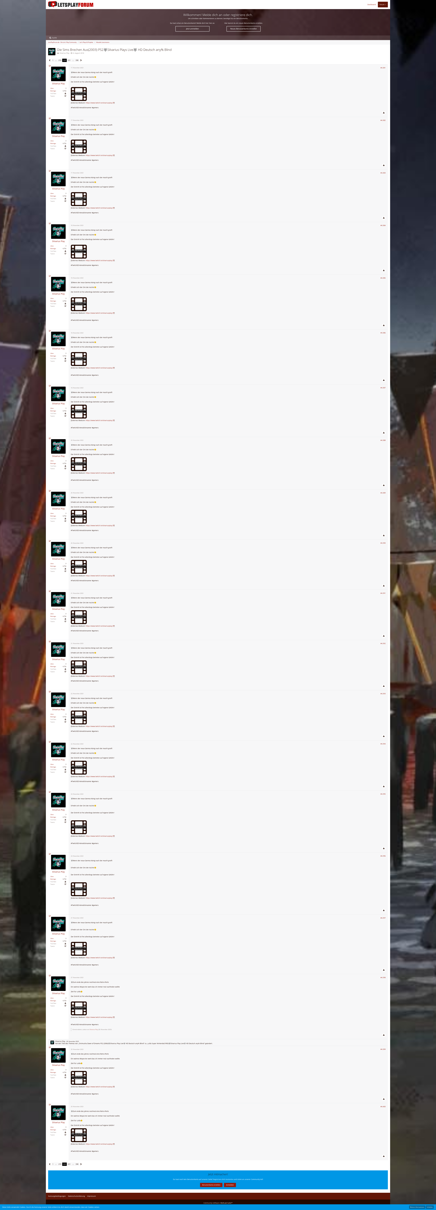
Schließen (430, 1207)
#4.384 (383, 225)
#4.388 (383, 440)
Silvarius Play (64, 53)
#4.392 (383, 643)
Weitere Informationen (417, 1207)
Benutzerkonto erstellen (211, 1185)
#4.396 (383, 856)
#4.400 (383, 1106)
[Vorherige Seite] (49, 60)
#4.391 (383, 593)
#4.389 (383, 493)
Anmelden (230, 1185)
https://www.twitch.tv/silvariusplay (99, 103)
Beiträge (53, 91)
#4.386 (383, 333)
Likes (52, 88)
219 (59, 60)
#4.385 (383, 278)
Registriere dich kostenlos (223, 1179)
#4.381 (383, 68)
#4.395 (383, 794)
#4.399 (383, 1049)
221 (69, 60)
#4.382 (383, 120)
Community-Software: (218, 1203)
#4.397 (383, 918)
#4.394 (383, 744)
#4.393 (383, 694)
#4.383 (383, 173)
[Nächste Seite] (81, 60)
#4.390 (383, 543)
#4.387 (383, 388)
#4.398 (383, 977)
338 (77, 60)
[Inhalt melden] (384, 113)
